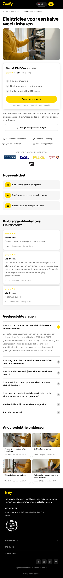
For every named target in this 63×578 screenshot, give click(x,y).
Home (5, 11)
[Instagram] (44, 561)
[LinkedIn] (50, 561)
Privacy (37, 568)
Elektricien (15, 11)
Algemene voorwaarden (24, 568)
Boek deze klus (30, 99)
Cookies (44, 568)
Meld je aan (10, 512)
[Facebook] (38, 561)
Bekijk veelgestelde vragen (33, 127)
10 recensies (28, 72)
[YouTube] (56, 561)
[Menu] (57, 4)
